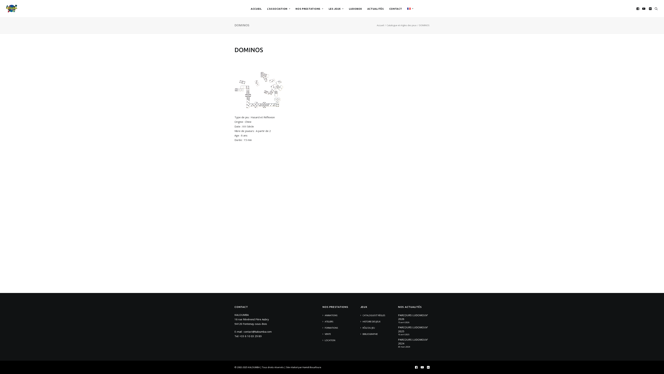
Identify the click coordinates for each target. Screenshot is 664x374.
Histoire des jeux (371, 321)
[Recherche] (655, 8)
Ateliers (329, 321)
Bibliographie (370, 334)
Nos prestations (308, 8)
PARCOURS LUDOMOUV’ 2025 (413, 329)
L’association (277, 8)
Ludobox (355, 8)
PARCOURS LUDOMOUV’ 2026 (413, 317)
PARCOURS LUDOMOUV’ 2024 (413, 341)
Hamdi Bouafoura (311, 367)
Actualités (375, 8)
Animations (331, 315)
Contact (395, 8)
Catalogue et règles (374, 315)
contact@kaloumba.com (258, 331)
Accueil (256, 8)
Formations (331, 327)
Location (330, 340)
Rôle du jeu (369, 327)
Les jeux (335, 8)
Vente (328, 334)
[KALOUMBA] (11, 8)
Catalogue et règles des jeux (402, 25)
